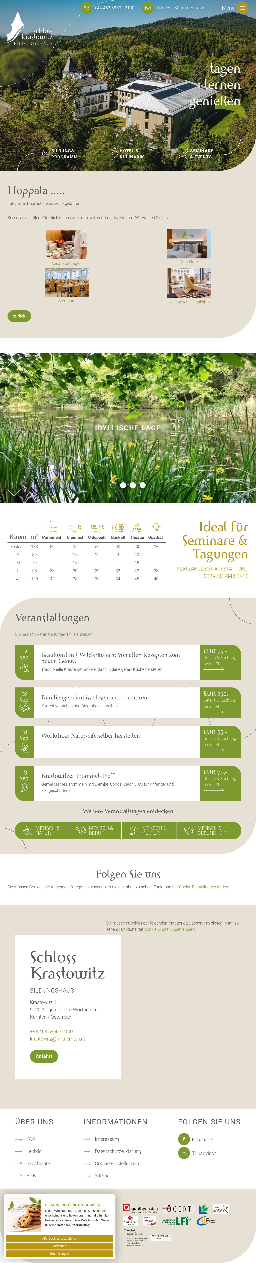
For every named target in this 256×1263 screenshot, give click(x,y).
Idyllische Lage (128, 428)
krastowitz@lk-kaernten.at (181, 7)
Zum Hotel (189, 261)
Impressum (107, 1139)
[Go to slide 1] (113, 485)
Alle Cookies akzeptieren (59, 1238)
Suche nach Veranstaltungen (40, 634)
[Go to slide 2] (123, 485)
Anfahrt (44, 1056)
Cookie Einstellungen (117, 1163)
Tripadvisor (204, 1153)
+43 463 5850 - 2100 (114, 7)
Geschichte (38, 1163)
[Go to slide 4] (143, 485)
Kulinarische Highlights (189, 302)
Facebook (202, 1139)
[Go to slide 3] (133, 485)
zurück (19, 316)
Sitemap (103, 1175)
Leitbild (34, 1151)
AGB (31, 1175)
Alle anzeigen (81, 634)
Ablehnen (59, 1246)
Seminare (66, 301)
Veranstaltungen (67, 263)
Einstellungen (59, 1254)
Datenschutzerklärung (118, 1151)
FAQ (30, 1139)
